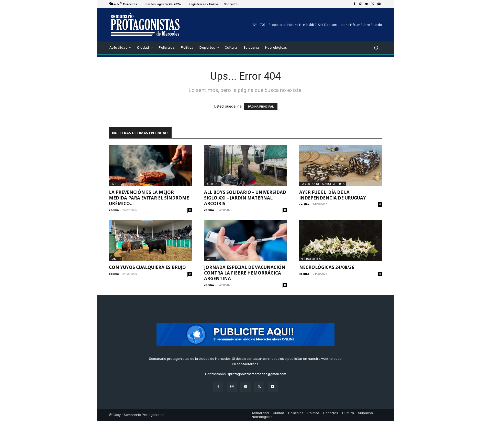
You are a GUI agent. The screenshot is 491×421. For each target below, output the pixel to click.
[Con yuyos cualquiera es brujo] (150, 240)
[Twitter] (373, 4)
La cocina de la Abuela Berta (322, 184)
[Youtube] (379, 4)
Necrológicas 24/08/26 (326, 267)
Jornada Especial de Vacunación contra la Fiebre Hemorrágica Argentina (244, 272)
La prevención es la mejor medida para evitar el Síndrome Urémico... (149, 197)
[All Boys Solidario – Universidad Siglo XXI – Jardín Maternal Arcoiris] (245, 165)
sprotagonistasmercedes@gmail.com (256, 374)
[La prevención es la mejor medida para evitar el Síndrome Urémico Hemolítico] (150, 165)
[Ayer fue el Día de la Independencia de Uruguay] (340, 165)
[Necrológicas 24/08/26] (340, 240)
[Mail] (367, 4)
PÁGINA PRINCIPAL (261, 106)
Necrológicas (311, 259)
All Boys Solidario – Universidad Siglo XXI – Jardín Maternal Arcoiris (245, 197)
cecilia (114, 210)
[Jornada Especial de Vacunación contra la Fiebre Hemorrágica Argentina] (245, 240)
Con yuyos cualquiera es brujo (147, 267)
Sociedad (212, 184)
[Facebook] (354, 4)
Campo (115, 259)
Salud (114, 184)
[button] (376, 48)
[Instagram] (361, 4)
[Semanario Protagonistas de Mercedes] (145, 24)
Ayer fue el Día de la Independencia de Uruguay (332, 195)
